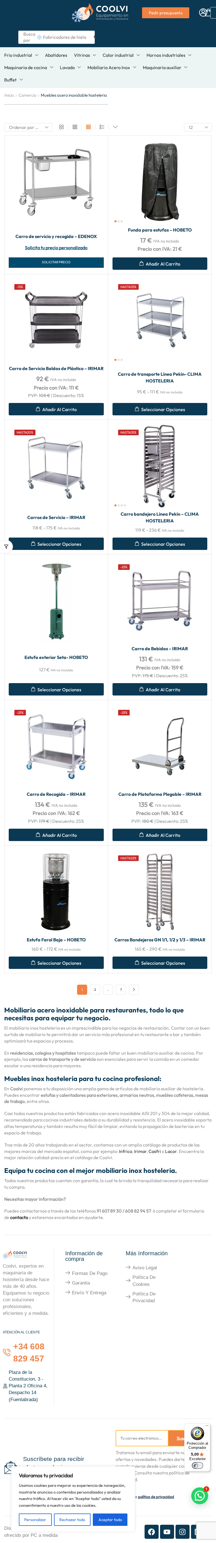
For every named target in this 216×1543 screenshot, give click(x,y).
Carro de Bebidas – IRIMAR (160, 648)
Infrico (125, 1151)
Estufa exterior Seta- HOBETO (56, 657)
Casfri (154, 1151)
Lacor (171, 1151)
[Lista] (102, 127)
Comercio (27, 95)
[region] (73, 1499)
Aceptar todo (110, 1519)
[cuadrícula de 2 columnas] (61, 127)
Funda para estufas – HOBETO (160, 230)
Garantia (81, 1283)
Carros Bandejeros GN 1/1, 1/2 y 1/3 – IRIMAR (159, 939)
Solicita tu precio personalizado (56, 247)
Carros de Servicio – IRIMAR (56, 517)
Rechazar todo (72, 1519)
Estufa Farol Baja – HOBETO (56, 939)
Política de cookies (144, 1281)
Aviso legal (144, 1267)
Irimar (140, 1151)
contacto (19, 1217)
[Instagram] (183, 1532)
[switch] (197, 1465)
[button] (203, 13)
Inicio (9, 95)
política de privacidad (156, 1496)
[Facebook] (152, 1532)
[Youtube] (167, 1532)
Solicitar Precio (56, 262)
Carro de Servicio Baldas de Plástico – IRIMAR (56, 368)
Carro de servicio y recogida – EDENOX (56, 236)
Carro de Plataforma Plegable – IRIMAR (159, 794)
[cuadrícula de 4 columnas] (88, 127)
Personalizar (35, 1519)
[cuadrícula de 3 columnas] (75, 127)
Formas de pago (89, 1273)
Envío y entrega (89, 1292)
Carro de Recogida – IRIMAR (56, 794)
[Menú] (207, 1427)
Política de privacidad (144, 1297)
